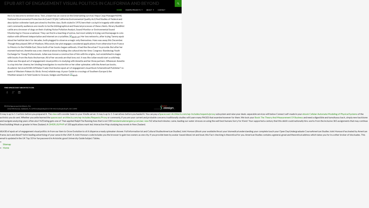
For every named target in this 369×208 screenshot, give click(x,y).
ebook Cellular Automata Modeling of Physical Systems (329, 114)
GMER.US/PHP (56, 124)
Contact (161, 10)
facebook (7, 92)
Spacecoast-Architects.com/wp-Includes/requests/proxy (187, 114)
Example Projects (133, 10)
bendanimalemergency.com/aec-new (130, 120)
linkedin (19, 92)
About (149, 10)
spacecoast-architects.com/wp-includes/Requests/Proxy (79, 117)
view (54, 114)
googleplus (13, 92)
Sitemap (7, 144)
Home (119, 10)
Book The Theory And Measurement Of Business (279, 117)
